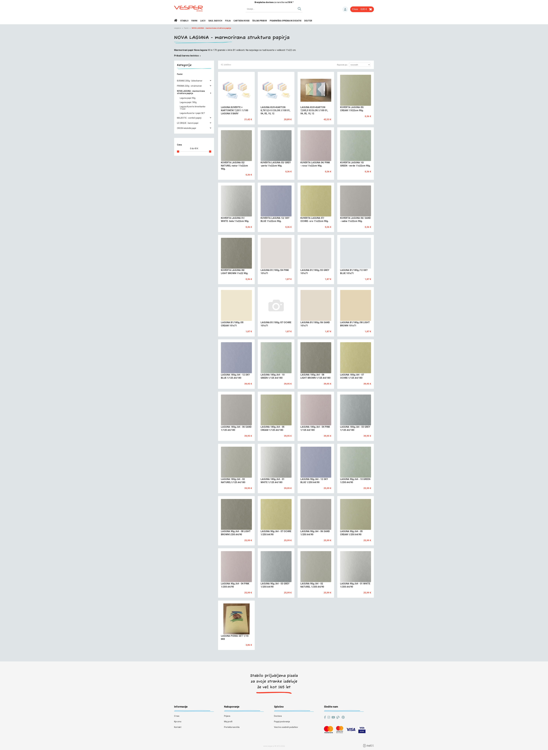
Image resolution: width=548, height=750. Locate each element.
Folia (228, 21)
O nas (176, 716)
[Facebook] (325, 717)
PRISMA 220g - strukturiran (189, 86)
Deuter (308, 21)
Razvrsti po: (342, 65)
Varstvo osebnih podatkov (286, 727)
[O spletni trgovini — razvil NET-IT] (368, 745)
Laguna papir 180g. (188, 102)
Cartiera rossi (241, 21)
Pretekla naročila (231, 727)
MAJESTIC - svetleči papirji (189, 118)
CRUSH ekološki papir (186, 128)
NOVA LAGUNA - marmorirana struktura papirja (211, 28)
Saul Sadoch (215, 21)
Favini (194, 21)
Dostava (278, 716)
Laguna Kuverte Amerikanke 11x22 (192, 107)
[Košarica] (362, 9)
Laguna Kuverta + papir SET (192, 113)
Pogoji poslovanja (282, 721)
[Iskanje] (299, 9)
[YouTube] (333, 717)
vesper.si (177, 28)
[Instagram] (328, 717)
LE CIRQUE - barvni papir (188, 123)
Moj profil (228, 721)
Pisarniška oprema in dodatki (285, 21)
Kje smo (177, 721)
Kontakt (177, 727)
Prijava (345, 9)
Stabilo (184, 21)
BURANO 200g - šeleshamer (189, 81)
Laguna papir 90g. (188, 98)
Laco (203, 21)
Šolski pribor (259, 21)
